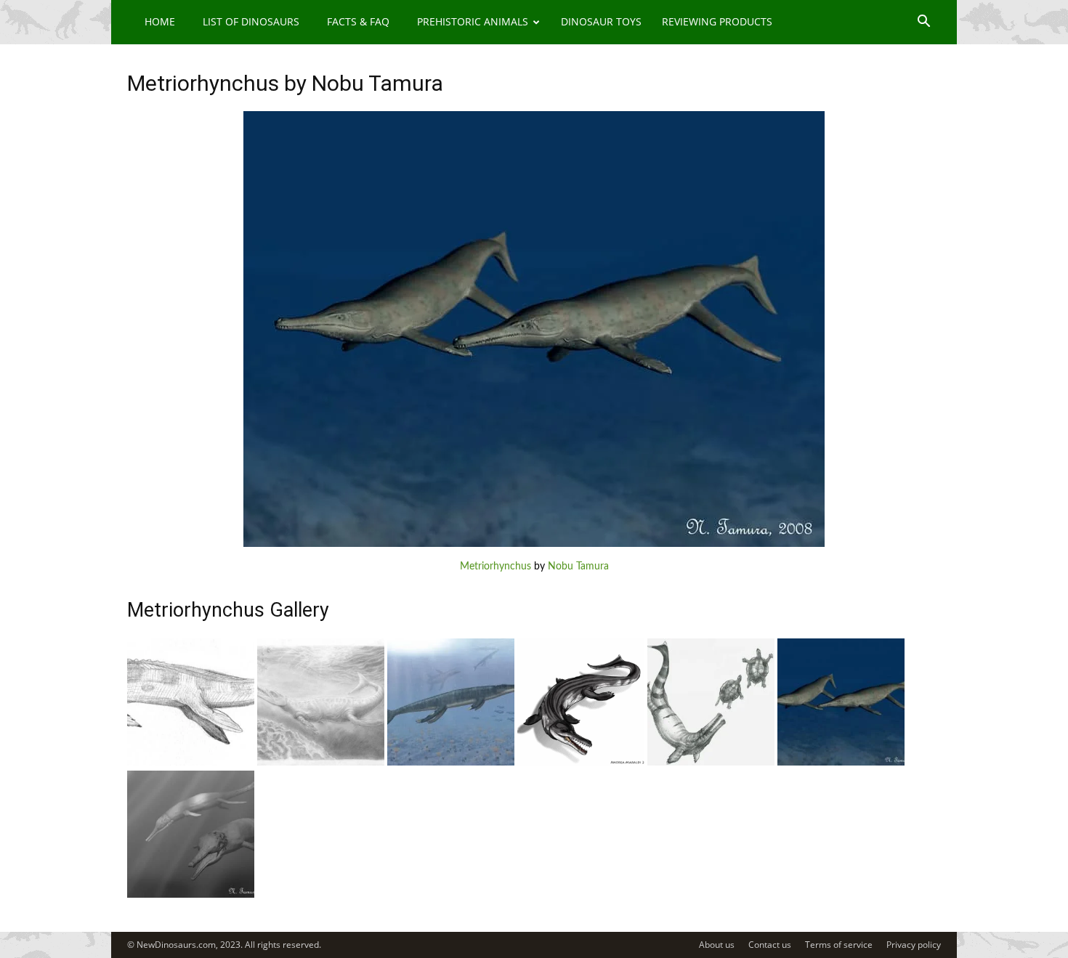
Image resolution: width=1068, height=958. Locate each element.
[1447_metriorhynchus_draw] (320, 763)
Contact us (769, 944)
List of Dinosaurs (251, 21)
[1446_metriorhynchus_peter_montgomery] (450, 763)
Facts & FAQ (358, 21)
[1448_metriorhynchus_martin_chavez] (190, 763)
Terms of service (839, 944)
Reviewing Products (717, 21)
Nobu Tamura (578, 566)
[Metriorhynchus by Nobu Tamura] (534, 544)
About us (717, 944)
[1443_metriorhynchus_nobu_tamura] (841, 763)
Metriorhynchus (495, 566)
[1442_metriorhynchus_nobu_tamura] (190, 895)
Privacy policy (913, 944)
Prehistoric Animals (472, 21)
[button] (923, 23)
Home (160, 21)
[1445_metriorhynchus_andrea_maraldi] (580, 763)
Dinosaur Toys (601, 21)
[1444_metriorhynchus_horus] (710, 763)
